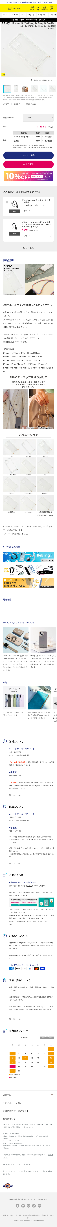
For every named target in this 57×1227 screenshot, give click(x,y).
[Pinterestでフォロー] (34, 1206)
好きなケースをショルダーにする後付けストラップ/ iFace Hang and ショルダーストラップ (36, 224)
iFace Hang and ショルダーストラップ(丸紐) (36, 201)
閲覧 (15, 211)
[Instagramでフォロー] (28, 1206)
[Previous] (3, 49)
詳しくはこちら (15, 795)
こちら (29, 885)
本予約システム (34, 892)
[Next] (53, 49)
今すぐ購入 (28, 164)
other (6, 104)
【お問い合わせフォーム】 (30, 909)
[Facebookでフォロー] (17, 1206)
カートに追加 (28, 155)
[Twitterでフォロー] (23, 1206)
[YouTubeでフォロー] (39, 1206)
